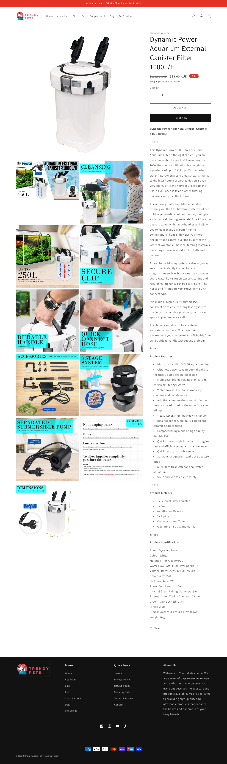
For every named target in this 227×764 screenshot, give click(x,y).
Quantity (154, 87)
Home (68, 673)
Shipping (154, 81)
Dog (67, 704)
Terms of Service (123, 698)
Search (118, 673)
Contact (118, 704)
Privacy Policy (122, 679)
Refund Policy (122, 685)
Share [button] (157, 628)
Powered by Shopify (50, 756)
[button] (194, 16)
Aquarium (70, 679)
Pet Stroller (71, 710)
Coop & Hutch (73, 698)
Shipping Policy (123, 692)
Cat (67, 692)
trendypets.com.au (32, 756)
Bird (67, 685)
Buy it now (180, 117)
